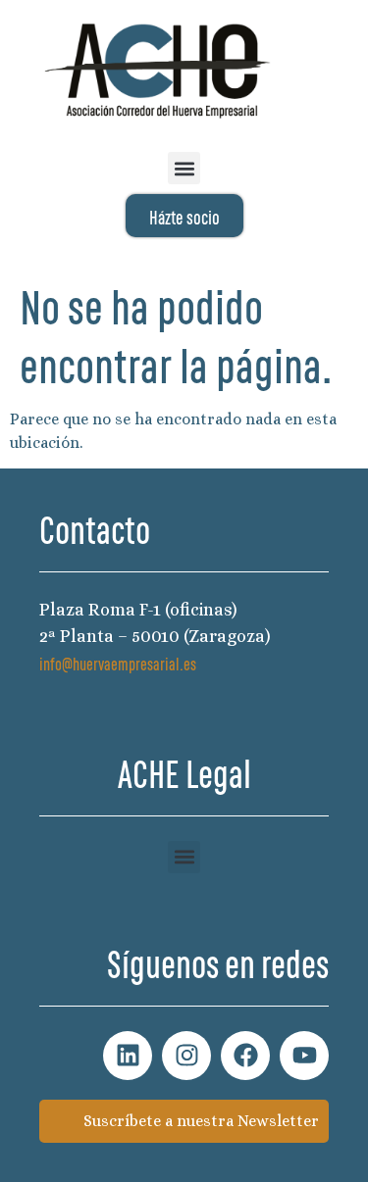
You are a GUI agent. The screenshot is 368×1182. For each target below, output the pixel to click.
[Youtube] (304, 1055)
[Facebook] (245, 1055)
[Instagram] (186, 1055)
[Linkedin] (127, 1055)
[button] (184, 168)
